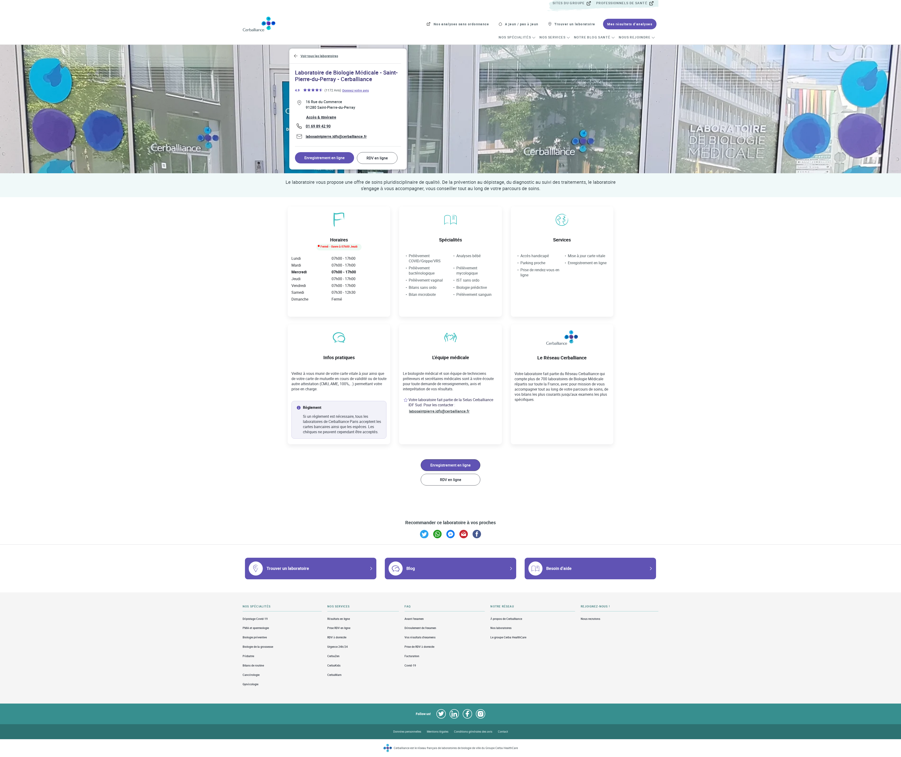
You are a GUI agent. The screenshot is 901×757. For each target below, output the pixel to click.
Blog (410, 568)
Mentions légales (437, 731)
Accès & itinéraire (321, 117)
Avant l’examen (414, 619)
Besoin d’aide (559, 568)
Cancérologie (251, 675)
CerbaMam (334, 675)
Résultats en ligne (338, 619)
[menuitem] (574, 3)
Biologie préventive (255, 637)
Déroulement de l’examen (420, 628)
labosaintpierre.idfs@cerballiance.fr (336, 136)
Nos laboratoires (501, 628)
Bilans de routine (253, 665)
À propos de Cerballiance (506, 619)
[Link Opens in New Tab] (424, 534)
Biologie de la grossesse (258, 646)
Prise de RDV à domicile (419, 646)
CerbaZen (333, 656)
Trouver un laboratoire (288, 568)
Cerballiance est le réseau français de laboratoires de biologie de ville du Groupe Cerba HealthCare (456, 748)
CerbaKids (333, 665)
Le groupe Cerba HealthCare (508, 637)
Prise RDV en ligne (338, 628)
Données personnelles (407, 731)
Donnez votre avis (355, 90)
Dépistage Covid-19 (255, 619)
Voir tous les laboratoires (319, 56)
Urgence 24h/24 (337, 646)
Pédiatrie (248, 656)
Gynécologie (250, 684)
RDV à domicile (336, 637)
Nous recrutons (590, 619)
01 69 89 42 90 (318, 126)
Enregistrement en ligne (324, 157)
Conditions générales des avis (473, 731)
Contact (503, 731)
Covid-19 (410, 665)
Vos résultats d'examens (420, 637)
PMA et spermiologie (256, 628)
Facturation (412, 656)
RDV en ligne (377, 158)
